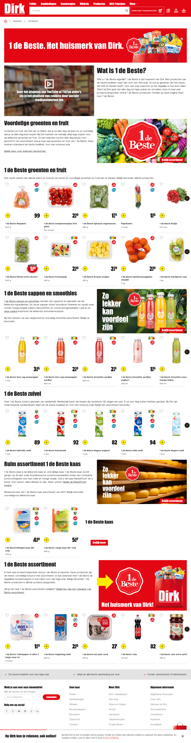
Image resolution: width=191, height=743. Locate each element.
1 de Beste (33, 21)
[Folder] (168, 11)
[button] (147, 11)
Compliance (156, 714)
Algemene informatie (161, 694)
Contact (73, 724)
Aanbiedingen (48, 3)
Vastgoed (114, 714)
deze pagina (10, 311)
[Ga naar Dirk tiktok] (31, 711)
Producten (99, 3)
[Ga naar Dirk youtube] (19, 711)
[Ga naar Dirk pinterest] (25, 711)
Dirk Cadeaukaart (118, 694)
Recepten (74, 714)
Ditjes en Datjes (117, 704)
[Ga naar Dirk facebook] (6, 711)
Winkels (84, 3)
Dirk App (113, 699)
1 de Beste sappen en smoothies (21, 301)
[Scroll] (187, 198)
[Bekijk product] (22, 196)
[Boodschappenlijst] (184, 11)
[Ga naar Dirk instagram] (12, 711)
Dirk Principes (117, 3)
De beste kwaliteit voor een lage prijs (29, 674)
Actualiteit (155, 724)
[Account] (176, 11)
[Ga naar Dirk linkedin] (37, 711)
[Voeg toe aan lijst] (7, 185)
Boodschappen (77, 709)
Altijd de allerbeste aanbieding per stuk (98, 674)
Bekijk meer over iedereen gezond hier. (25, 151)
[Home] (5, 21)
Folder (32, 3)
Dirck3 (112, 709)
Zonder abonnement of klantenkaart (167, 674)
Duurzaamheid (158, 709)
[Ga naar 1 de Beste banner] (142, 585)
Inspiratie (17, 21)
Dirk (14, 8)
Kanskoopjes (68, 3)
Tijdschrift (74, 719)
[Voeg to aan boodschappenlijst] (7, 215)
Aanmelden (51, 697)
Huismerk (155, 719)
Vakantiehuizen (117, 719)
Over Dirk (155, 699)
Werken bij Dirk (158, 704)
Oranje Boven (116, 724)
